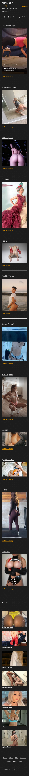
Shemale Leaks (9, 770)
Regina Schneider (9, 324)
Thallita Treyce (8, 276)
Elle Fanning (7, 179)
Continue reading (7, 76)
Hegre (4, 241)
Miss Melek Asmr (9, 26)
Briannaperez (7, 374)
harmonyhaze (7, 137)
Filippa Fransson (9, 490)
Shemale (7, 5)
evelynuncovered (9, 87)
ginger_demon (8, 459)
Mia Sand (6, 551)
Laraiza (5, 430)
